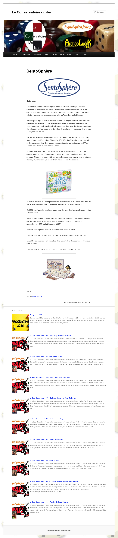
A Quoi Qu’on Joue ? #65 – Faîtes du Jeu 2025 (46, 439)
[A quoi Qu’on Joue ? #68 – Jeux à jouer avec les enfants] (20, 385)
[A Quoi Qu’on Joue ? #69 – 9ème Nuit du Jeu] (20, 364)
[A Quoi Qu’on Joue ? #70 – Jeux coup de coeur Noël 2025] (20, 343)
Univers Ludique (65, 54)
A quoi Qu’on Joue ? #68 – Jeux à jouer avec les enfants (50, 377)
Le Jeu (54, 54)
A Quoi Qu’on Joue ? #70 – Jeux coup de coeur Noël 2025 (50, 335)
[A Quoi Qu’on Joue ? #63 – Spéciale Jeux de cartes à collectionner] (20, 489)
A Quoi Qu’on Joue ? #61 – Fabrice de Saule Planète (49, 502)
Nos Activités (25, 54)
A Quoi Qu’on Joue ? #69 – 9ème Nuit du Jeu (46, 356)
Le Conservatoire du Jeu (32, 12)
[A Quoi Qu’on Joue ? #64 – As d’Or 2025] (20, 468)
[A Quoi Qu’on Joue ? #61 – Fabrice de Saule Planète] (20, 510)
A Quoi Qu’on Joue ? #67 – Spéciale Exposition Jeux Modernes (53, 398)
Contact (84, 54)
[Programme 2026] (20, 322)
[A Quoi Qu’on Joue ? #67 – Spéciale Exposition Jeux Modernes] (20, 406)
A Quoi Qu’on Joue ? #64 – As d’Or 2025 (44, 460)
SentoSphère (37, 296)
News (47, 54)
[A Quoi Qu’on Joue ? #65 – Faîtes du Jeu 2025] (20, 447)
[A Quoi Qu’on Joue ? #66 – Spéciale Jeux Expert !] (20, 426)
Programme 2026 (36, 315)
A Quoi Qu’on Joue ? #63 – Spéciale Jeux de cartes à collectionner (54, 481)
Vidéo (76, 54)
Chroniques (37, 54)
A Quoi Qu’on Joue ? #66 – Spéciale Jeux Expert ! (48, 419)
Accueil (14, 54)
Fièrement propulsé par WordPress (59, 530)
